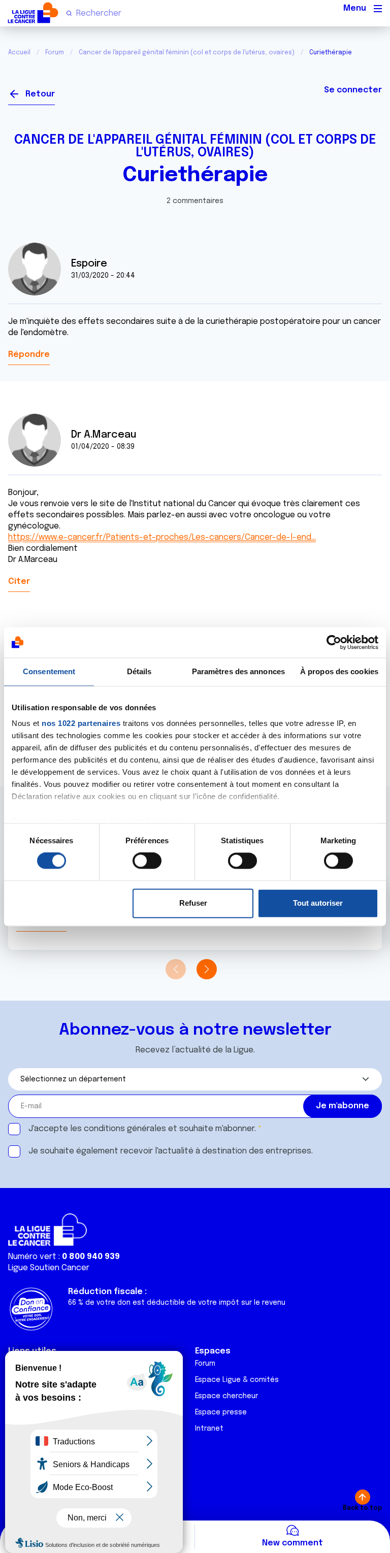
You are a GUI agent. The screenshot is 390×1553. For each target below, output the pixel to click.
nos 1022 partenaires (81, 723)
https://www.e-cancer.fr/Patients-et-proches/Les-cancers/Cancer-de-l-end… (162, 537)
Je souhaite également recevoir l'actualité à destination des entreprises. (170, 1151)
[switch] (147, 861)
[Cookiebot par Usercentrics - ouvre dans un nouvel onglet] (333, 642)
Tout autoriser (318, 903)
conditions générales (125, 1129)
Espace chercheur (226, 1396)
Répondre (29, 354)
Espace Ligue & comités (237, 1379)
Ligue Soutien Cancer (48, 1268)
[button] (206, 969)
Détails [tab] (139, 671)
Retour (40, 94)
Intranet (209, 1428)
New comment (292, 1543)
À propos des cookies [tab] (339, 671)
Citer (19, 581)
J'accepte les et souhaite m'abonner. (142, 1129)
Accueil (19, 53)
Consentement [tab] (49, 671)
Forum (54, 53)
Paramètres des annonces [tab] (238, 671)
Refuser (193, 903)
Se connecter (353, 90)
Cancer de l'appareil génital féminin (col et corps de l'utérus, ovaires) (187, 53)
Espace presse (221, 1412)
